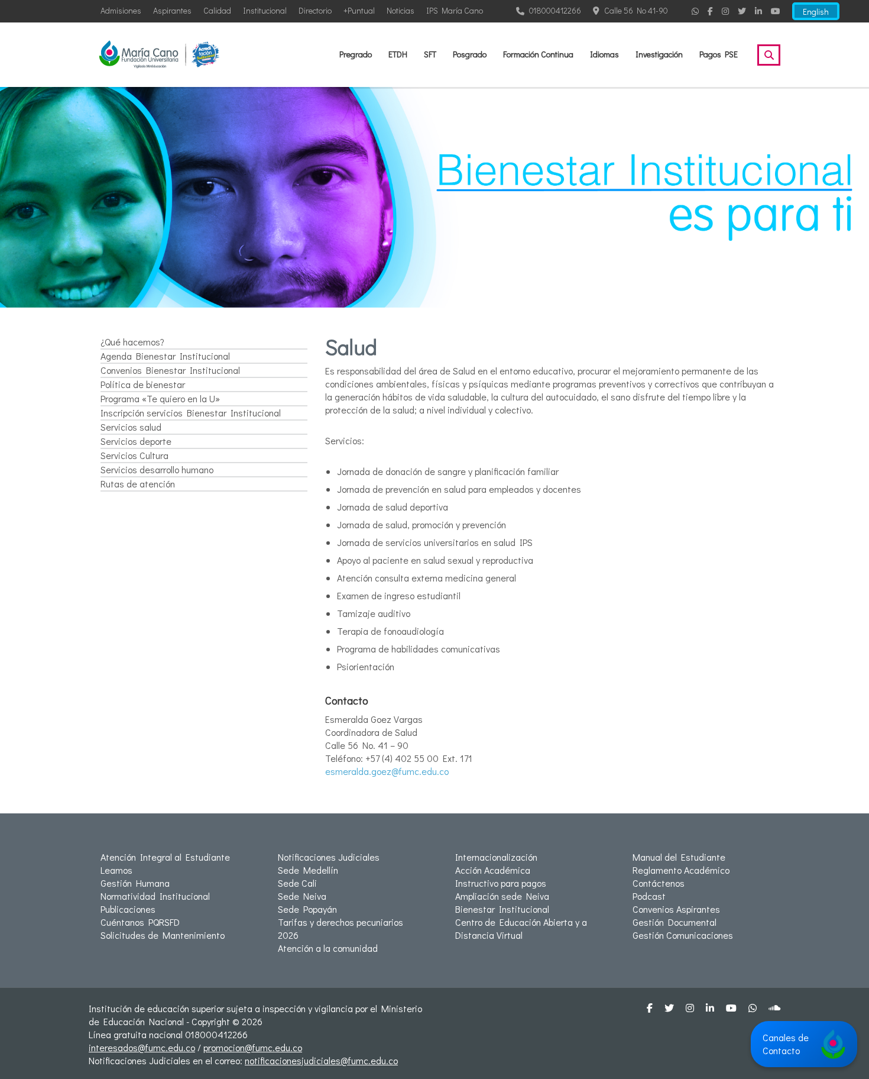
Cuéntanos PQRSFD (140, 922)
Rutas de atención (137, 483)
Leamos (116, 870)
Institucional (265, 10)
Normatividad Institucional (155, 896)
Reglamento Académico (681, 870)
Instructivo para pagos (500, 883)
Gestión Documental (674, 922)
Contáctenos (659, 883)
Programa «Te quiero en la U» (160, 398)
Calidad (217, 10)
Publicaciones (127, 909)
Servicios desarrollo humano (156, 469)
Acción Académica (492, 870)
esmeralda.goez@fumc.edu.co (387, 771)
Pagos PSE (718, 54)
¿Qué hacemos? (132, 341)
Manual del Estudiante (679, 857)
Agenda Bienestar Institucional (165, 356)
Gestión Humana (135, 883)
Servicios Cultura (134, 455)
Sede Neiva (302, 896)
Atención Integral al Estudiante (165, 857)
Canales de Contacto (786, 1044)
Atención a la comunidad (328, 948)
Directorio (315, 10)
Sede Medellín (308, 870)
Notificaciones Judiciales (329, 857)
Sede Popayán (307, 909)
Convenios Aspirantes (676, 909)
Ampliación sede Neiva (502, 896)
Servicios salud (130, 427)
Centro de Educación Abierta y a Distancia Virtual (521, 928)
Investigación (659, 54)
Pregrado (355, 54)
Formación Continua (538, 54)
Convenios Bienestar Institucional (170, 370)
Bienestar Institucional (502, 909)
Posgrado (470, 54)
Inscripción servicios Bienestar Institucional (190, 412)
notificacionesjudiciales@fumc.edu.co (321, 1060)
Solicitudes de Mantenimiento (162, 935)
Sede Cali (297, 883)
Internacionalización (496, 857)
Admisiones (120, 10)
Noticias (400, 10)
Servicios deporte (135, 441)
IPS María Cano (454, 10)
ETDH (397, 54)
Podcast (649, 896)
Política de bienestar (142, 384)
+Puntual (359, 10)
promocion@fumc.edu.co (252, 1047)
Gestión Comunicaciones (683, 935)
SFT (430, 54)
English (816, 11)
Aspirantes (172, 10)
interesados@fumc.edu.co (142, 1047)
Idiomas (604, 54)
